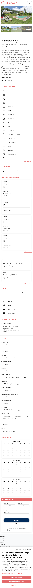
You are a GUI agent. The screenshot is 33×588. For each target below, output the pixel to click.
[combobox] (9, 510)
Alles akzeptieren (16, 577)
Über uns (2, 538)
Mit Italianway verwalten (5, 546)
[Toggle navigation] (29, 2)
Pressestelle (2, 542)
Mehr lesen (8, 74)
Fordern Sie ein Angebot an (16, 525)
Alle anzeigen (28, 161)
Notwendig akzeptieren (16, 581)
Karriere (2, 540)
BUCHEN (16, 520)
